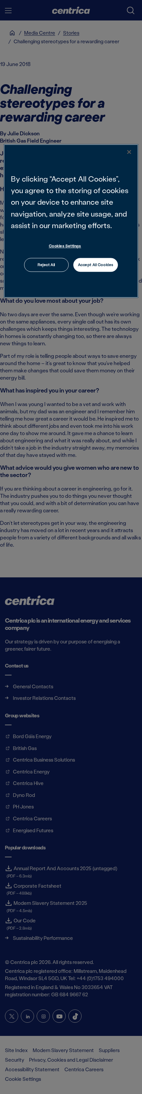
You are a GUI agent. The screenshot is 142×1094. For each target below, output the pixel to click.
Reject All (46, 264)
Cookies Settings (65, 245)
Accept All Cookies (96, 264)
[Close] (129, 152)
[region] (71, 221)
